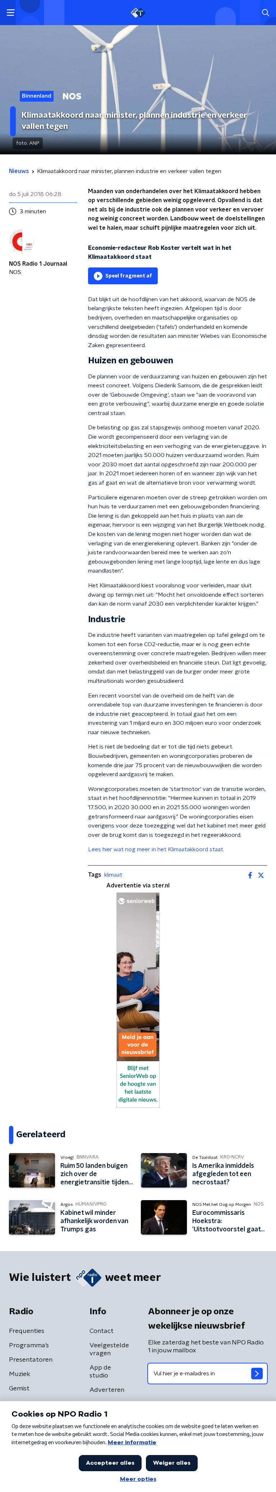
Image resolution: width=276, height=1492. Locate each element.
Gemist (19, 1388)
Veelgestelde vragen (109, 1349)
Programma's (29, 1345)
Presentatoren (30, 1360)
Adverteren (106, 1390)
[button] (11, 12)
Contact (101, 1331)
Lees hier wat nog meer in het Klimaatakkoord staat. (156, 849)
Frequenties (26, 1331)
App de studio (100, 1372)
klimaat (113, 875)
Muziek (19, 1374)
